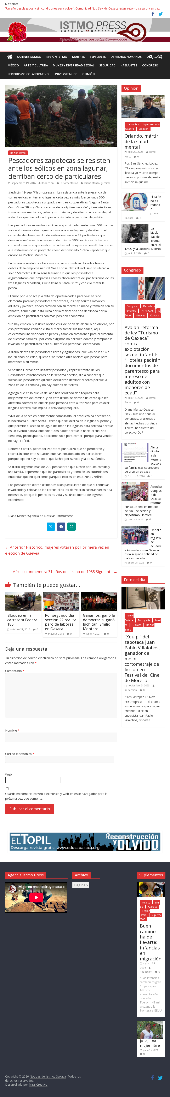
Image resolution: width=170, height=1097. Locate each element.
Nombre (12, 730)
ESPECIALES (98, 57)
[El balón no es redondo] (134, 195)
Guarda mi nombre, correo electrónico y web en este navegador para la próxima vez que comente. (56, 796)
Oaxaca (154, 315)
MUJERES (78, 57)
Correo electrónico (19, 754)
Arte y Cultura (36, 65)
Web (8, 774)
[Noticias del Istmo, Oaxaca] (85, 30)
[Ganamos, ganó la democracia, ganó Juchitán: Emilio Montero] (99, 594)
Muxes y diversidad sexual (73, 65)
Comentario (14, 671)
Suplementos (151, 917)
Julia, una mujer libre (150, 1043)
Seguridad (107, 65)
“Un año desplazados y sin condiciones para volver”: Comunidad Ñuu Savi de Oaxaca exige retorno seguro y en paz (82, 8)
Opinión (88, 74)
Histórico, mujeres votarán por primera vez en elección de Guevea (57, 550)
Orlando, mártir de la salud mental (141, 141)
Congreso (150, 65)
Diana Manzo (92, 183)
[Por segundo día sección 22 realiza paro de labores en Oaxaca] (61, 594)
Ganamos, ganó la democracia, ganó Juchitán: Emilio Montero (99, 622)
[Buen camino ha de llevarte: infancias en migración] (151, 884)
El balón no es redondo (156, 203)
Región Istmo (56, 57)
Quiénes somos (29, 57)
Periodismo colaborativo (28, 74)
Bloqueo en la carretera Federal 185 (22, 620)
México (13, 65)
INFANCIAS (147, 310)
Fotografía (144, 620)
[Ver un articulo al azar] (160, 56)
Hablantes (128, 65)
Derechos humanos (126, 57)
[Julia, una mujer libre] (150, 1023)
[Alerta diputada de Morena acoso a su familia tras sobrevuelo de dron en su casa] (134, 445)
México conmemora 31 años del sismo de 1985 (64, 571)
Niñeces (140, 315)
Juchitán (105, 183)
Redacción (47, 183)
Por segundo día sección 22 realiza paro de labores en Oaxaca (60, 622)
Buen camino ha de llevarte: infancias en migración (151, 942)
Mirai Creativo (38, 1084)
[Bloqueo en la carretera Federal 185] (23, 594)
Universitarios (65, 74)
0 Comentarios (69, 183)
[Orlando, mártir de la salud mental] (143, 97)
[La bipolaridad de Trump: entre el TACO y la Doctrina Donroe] (134, 226)
